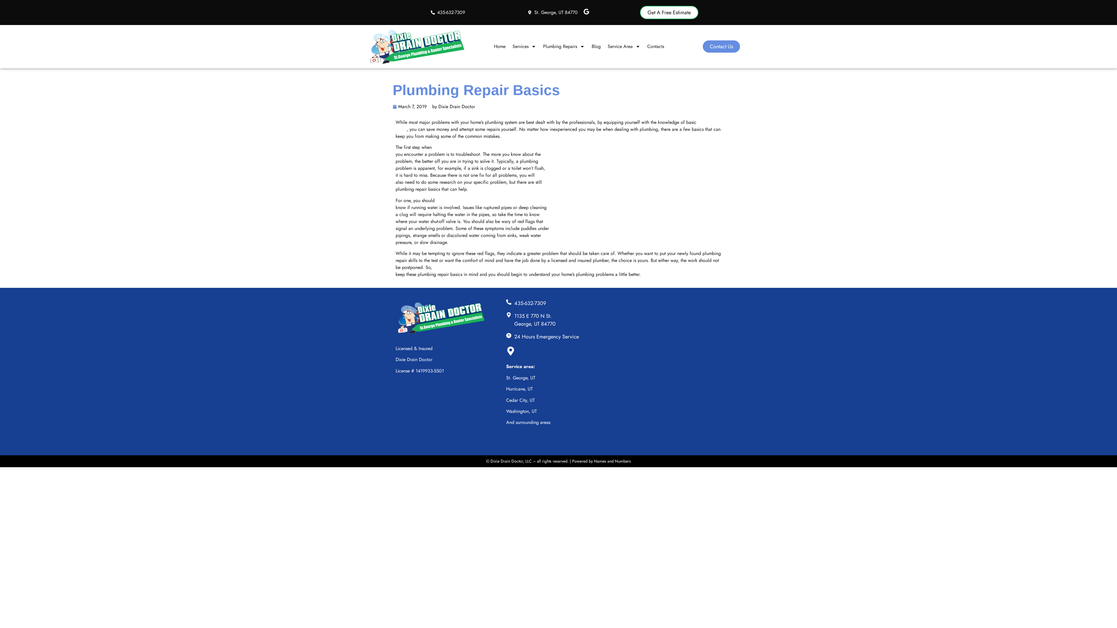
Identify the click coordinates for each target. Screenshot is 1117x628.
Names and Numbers (612, 461)
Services (521, 46)
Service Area (620, 46)
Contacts (655, 46)
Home (500, 46)
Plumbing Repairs (560, 46)
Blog (596, 46)
